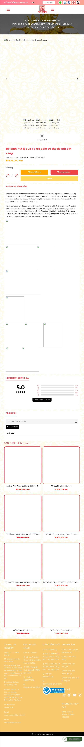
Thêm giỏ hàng (34, 172)
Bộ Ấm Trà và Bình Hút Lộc (22, 630)
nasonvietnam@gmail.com (35, 687)
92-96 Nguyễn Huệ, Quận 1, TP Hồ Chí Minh (31, 670)
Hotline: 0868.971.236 (28, 678)
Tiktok (49, 179)
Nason (8, 194)
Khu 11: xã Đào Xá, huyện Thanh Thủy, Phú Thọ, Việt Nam (51, 657)
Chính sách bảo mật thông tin (70, 679)
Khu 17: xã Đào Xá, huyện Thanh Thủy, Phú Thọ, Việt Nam (51, 667)
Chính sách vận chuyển (68, 665)
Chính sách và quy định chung (70, 651)
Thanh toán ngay (64, 172)
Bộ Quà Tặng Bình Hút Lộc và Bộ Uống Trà (22, 486)
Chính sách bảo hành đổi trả (68, 672)
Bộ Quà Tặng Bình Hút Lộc (61, 486)
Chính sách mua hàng (69, 658)
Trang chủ (17, 24)
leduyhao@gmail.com (52, 684)
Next (77, 79)
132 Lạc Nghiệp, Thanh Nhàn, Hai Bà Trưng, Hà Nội (32, 660)
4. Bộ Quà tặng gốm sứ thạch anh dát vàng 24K (48, 24)
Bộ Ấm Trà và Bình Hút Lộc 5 (61, 630)
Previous (6, 79)
